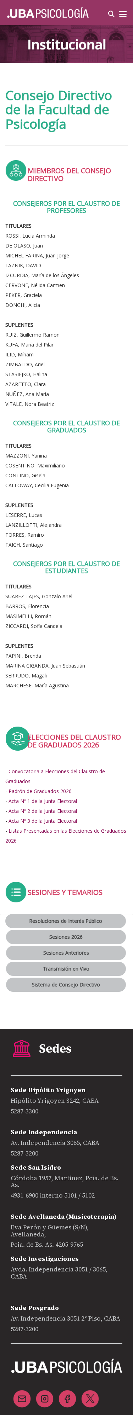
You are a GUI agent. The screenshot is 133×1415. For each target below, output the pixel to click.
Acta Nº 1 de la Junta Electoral (43, 801)
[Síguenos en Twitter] (90, 1394)
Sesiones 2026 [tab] (66, 936)
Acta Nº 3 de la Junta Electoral (43, 820)
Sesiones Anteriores (66, 952)
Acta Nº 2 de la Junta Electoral (43, 811)
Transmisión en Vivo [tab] (66, 968)
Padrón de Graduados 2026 (40, 791)
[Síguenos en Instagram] (44, 1394)
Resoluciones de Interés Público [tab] (65, 921)
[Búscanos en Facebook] (67, 1394)
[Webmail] (22, 1394)
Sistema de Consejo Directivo (66, 984)
